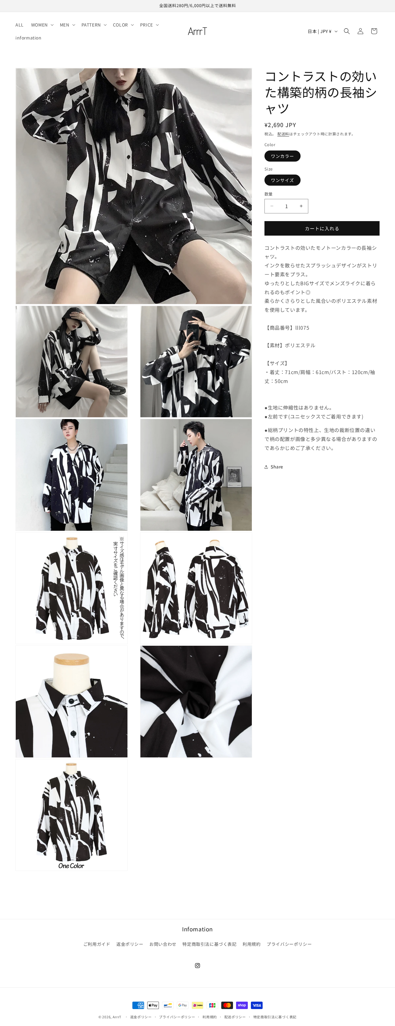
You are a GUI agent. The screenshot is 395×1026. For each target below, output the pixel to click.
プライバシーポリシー (289, 944)
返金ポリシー (129, 944)
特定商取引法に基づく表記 (209, 944)
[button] (41, 24)
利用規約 (251, 944)
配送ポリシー (235, 1016)
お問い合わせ (163, 944)
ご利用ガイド (96, 944)
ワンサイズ (282, 180)
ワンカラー (282, 156)
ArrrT (117, 1016)
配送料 (283, 133)
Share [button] (277, 467)
